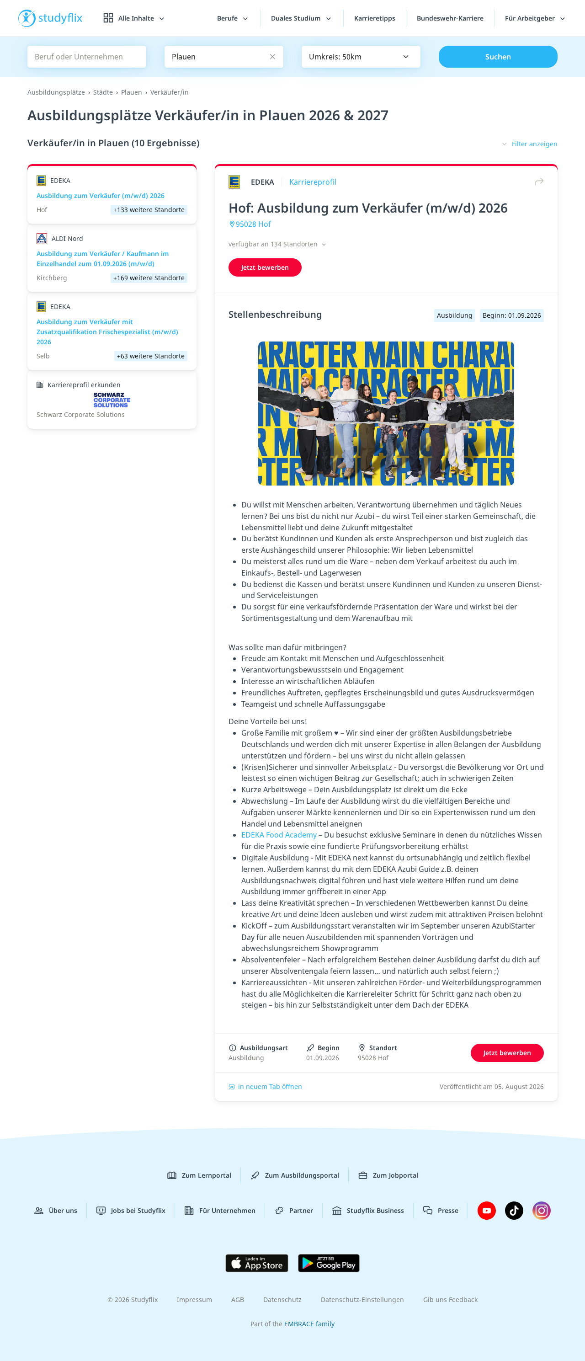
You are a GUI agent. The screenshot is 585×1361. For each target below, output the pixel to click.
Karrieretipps (374, 18)
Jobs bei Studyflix (138, 1210)
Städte (103, 92)
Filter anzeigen (535, 143)
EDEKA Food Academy (279, 835)
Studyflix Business (375, 1210)
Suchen (498, 57)
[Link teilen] (537, 182)
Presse (448, 1210)
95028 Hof (253, 224)
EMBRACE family (309, 1323)
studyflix (61, 18)
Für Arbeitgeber (531, 18)
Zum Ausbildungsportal (302, 1175)
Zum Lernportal (206, 1175)
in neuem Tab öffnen (270, 1086)
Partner (301, 1210)
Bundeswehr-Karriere (450, 18)
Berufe (228, 18)
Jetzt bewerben (265, 267)
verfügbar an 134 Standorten (274, 244)
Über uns (63, 1210)
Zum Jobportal (395, 1175)
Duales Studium (297, 18)
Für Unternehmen (227, 1210)
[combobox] (361, 57)
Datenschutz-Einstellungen (362, 1299)
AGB (237, 1299)
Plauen (131, 92)
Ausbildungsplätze (56, 92)
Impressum (194, 1299)
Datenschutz (282, 1299)
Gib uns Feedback (450, 1299)
